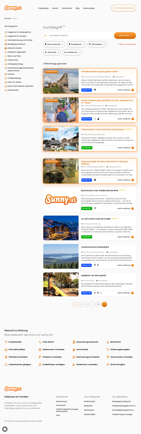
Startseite (7, 18)
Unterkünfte (12, 60)
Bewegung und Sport (16, 44)
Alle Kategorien (11, 26)
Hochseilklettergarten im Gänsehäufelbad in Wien (123, 410)
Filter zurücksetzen (128, 44)
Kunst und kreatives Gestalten (20, 86)
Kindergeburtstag (15, 64)
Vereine (10, 74)
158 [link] (98, 304)
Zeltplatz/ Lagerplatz (16, 52)
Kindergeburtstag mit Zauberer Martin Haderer (123, 401)
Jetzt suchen (125, 35)
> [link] (104, 304)
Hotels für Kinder (14, 48)
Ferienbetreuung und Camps (19, 40)
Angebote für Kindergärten (19, 32)
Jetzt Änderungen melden (123, 8)
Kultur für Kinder (14, 82)
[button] (5, 429)
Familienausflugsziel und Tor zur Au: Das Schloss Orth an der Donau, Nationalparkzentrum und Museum (124, 406)
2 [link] (80, 304)
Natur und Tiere (14, 56)
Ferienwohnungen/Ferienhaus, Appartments (20, 69)
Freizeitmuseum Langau (122, 414)
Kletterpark (89, 410)
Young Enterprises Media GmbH (28, 421)
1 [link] (74, 304)
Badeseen (88, 406)
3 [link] (86, 304)
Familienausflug (14, 78)
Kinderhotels (12, 90)
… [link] (92, 304)
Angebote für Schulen (16, 36)
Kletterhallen (89, 414)
